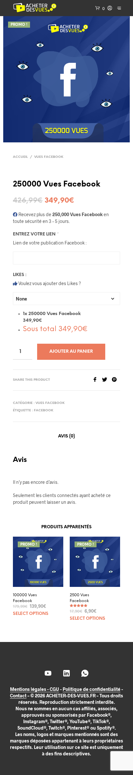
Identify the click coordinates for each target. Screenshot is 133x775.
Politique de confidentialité (91, 689)
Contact (18, 695)
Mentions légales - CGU (34, 689)
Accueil (20, 157)
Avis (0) (66, 436)
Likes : (19, 275)
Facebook (43, 410)
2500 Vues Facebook (79, 598)
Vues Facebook (48, 157)
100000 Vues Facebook (25, 598)
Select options (30, 614)
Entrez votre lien (35, 234)
